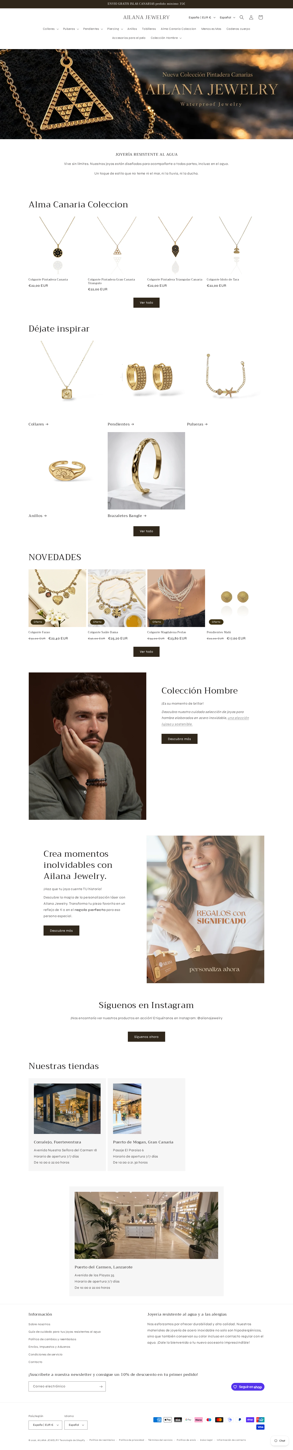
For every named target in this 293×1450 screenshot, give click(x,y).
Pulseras (195, 424)
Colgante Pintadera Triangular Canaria (174, 280)
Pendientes (119, 424)
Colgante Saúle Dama (103, 632)
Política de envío (186, 1439)
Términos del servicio (160, 1439)
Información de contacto (231, 1439)
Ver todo (146, 302)
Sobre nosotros (39, 1324)
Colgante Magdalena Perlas (166, 632)
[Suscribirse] (101, 1387)
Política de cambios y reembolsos (52, 1339)
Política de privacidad (131, 1439)
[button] (50, 28)
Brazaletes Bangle (125, 515)
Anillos (35, 515)
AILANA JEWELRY (48, 1440)
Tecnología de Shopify (72, 1440)
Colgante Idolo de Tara (223, 280)
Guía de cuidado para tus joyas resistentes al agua (65, 1332)
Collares (36, 424)
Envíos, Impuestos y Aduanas (49, 1347)
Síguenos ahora (146, 1037)
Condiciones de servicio (46, 1354)
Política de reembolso (102, 1439)
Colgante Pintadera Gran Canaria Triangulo (111, 281)
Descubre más (61, 931)
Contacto (35, 1362)
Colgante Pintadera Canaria (48, 280)
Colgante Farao (39, 632)
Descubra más (179, 739)
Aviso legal (206, 1439)
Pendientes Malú (219, 632)
